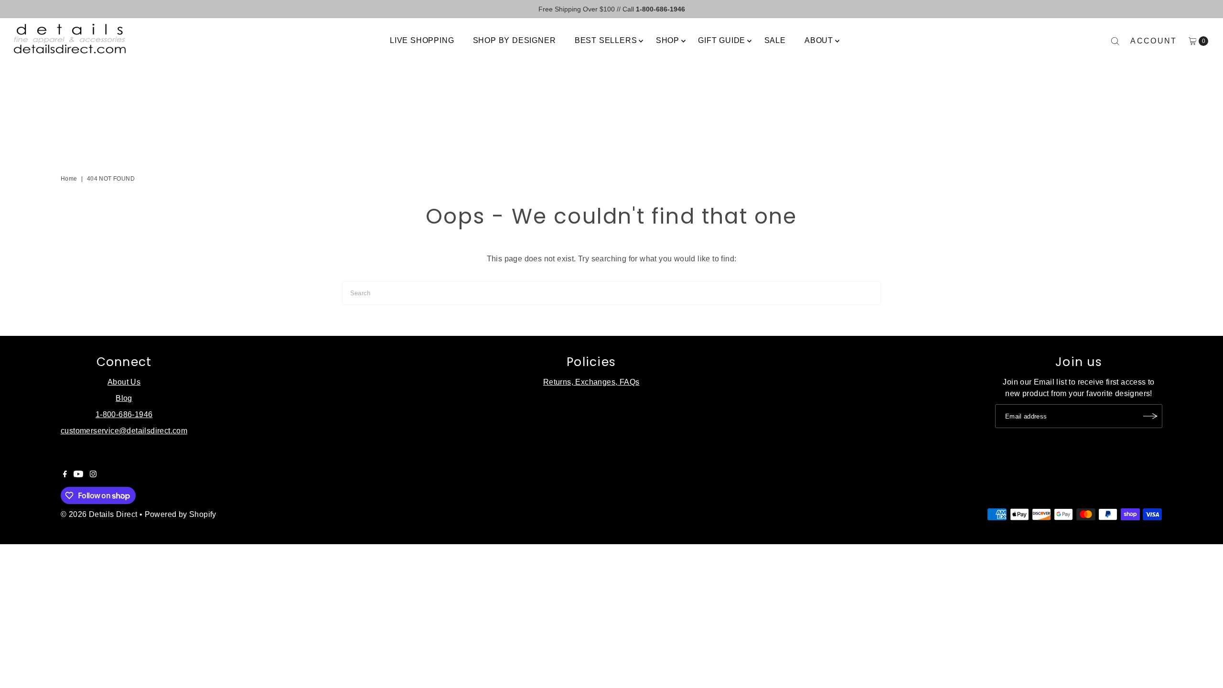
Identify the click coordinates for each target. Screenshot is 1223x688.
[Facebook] (65, 475)
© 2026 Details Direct (99, 514)
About (819, 40)
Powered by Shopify (180, 514)
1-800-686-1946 (124, 414)
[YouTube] (78, 475)
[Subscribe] (1150, 416)
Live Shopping (422, 40)
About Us (123, 382)
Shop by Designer (514, 40)
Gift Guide (721, 40)
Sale (775, 40)
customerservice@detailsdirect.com (124, 431)
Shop (667, 40)
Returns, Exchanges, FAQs (591, 382)
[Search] (1115, 41)
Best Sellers (606, 40)
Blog (124, 398)
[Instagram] (93, 475)
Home (69, 178)
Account (1153, 41)
